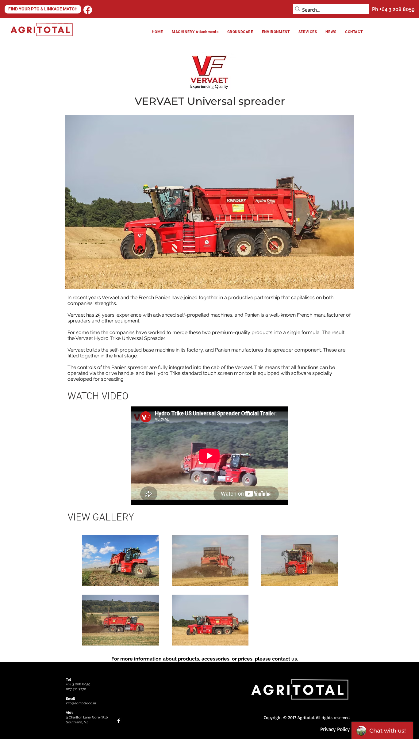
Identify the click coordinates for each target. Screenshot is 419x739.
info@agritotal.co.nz (81, 703)
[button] (276, 32)
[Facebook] (87, 10)
